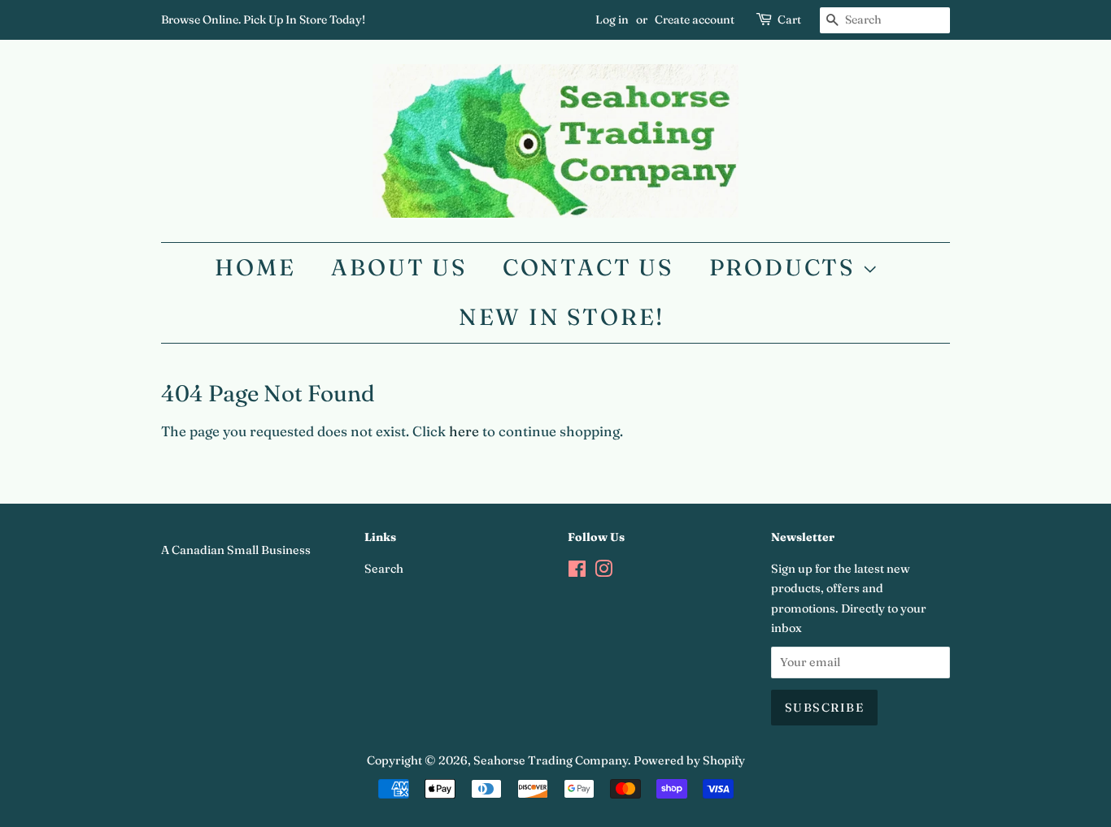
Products (785, 267)
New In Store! (561, 317)
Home (255, 267)
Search (383, 568)
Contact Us (588, 267)
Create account (694, 19)
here (464, 430)
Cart (789, 19)
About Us (398, 267)
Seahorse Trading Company (550, 760)
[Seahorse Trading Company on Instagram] (603, 572)
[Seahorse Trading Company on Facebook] (577, 572)
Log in (612, 19)
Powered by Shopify (689, 760)
